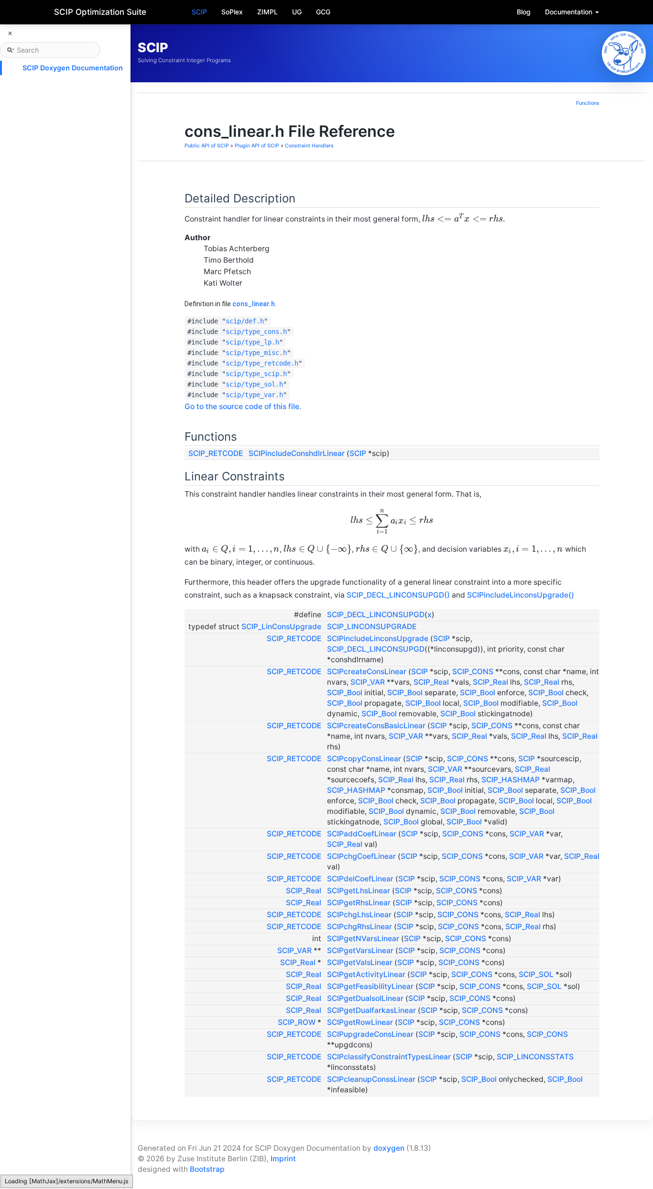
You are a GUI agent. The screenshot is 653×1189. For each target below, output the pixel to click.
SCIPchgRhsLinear (359, 926)
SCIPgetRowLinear (360, 1022)
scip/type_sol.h (254, 384)
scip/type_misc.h (256, 352)
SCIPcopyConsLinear (364, 758)
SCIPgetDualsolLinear (365, 998)
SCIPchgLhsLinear (359, 914)
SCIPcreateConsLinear (366, 671)
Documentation (569, 12)
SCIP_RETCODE (215, 453)
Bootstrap (207, 1169)
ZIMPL (267, 12)
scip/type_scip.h (256, 374)
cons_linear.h (253, 304)
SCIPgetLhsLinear (358, 890)
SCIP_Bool (344, 692)
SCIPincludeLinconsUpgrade (377, 638)
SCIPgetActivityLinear (366, 974)
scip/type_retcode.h (262, 363)
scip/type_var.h (254, 395)
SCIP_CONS (472, 671)
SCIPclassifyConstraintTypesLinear (389, 1056)
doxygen (388, 1148)
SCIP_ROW (297, 1022)
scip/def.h (245, 321)
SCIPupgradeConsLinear (370, 1034)
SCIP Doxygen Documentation (72, 68)
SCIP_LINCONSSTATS (535, 1056)
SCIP (199, 12)
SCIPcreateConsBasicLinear (376, 725)
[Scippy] (624, 53)
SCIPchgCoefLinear (361, 856)
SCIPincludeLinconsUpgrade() (520, 595)
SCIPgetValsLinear (359, 962)
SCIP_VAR (367, 682)
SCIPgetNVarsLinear (363, 938)
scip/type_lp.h (252, 342)
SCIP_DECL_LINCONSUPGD (375, 614)
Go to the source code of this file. (243, 406)
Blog (524, 12)
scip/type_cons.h (256, 331)
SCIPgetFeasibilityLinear (370, 986)
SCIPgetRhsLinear (359, 902)
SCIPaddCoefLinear (361, 833)
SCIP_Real (431, 682)
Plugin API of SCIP (257, 146)
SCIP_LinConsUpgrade (281, 626)
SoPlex (232, 12)
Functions (587, 103)
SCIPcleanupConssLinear (371, 1079)
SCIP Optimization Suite (100, 12)
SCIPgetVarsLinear (360, 950)
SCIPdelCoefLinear (360, 878)
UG (297, 12)
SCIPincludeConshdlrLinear (297, 453)
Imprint (283, 1158)
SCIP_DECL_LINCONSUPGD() (398, 595)
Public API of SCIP (207, 146)
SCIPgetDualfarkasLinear (371, 1010)
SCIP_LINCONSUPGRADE (371, 626)
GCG (323, 12)
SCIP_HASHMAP (510, 779)
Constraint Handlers (309, 146)
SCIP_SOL (536, 974)
